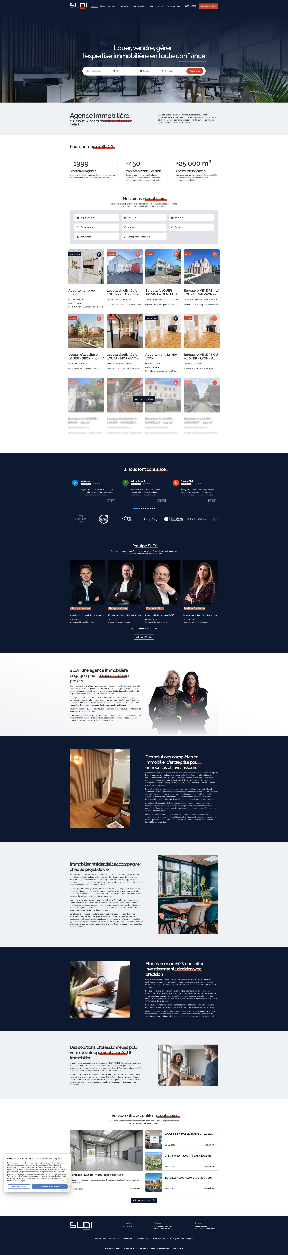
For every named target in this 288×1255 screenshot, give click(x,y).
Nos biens (124, 6)
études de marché (198, 979)
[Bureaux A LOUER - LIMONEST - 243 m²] (202, 395)
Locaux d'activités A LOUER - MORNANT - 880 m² (122, 358)
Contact (189, 1239)
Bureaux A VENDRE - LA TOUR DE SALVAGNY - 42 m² (201, 294)
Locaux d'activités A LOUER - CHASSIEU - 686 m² (122, 294)
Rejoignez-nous (173, 6)
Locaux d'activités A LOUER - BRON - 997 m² (86, 356)
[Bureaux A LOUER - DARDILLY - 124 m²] (163, 395)
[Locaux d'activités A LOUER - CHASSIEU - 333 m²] (125, 395)
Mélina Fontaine (194, 608)
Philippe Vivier (117, 608)
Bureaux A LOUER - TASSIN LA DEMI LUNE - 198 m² (163, 294)
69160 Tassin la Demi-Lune (165, 1227)
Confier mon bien (157, 6)
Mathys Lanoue (80, 608)
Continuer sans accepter (16, 1181)
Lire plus (111, 501)
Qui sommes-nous (107, 6)
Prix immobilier (139, 6)
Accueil (94, 6)
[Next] (157, 628)
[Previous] (133, 628)
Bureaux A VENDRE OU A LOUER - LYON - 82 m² (201, 358)
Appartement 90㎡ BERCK (82, 292)
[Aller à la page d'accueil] (78, 6)
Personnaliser (20, 1186)
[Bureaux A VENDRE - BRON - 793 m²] (86, 395)
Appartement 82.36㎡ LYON (161, 356)
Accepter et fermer (51, 1186)
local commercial (162, 996)
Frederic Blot (154, 608)
